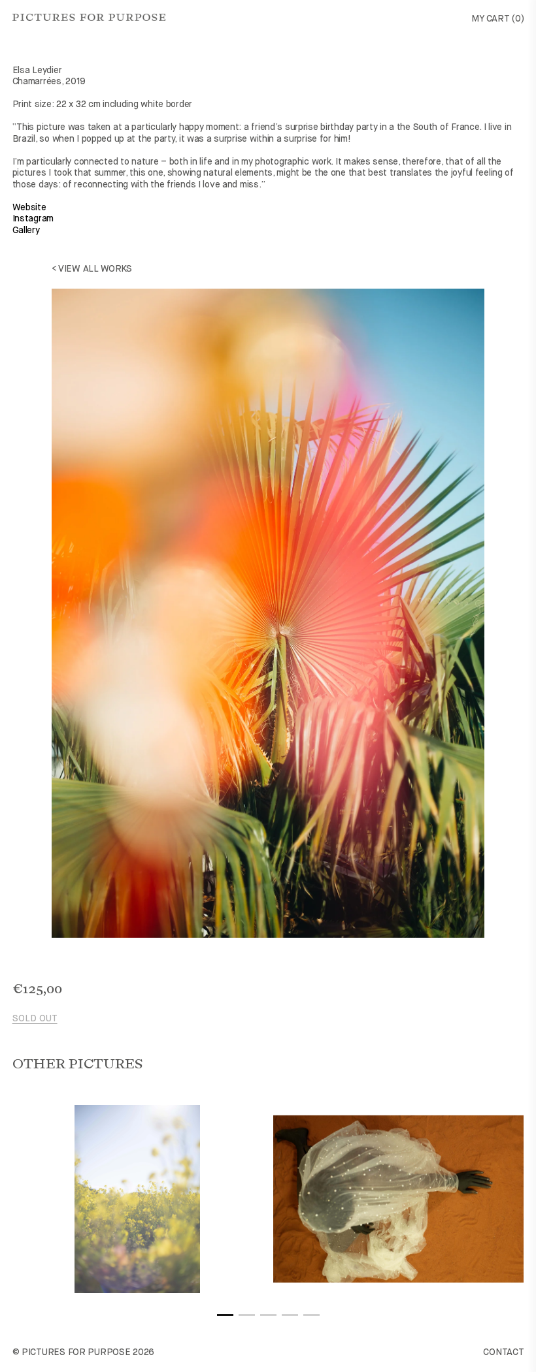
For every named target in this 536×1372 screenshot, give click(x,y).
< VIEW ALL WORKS (92, 269)
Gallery (26, 230)
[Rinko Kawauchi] (137, 1199)
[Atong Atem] (398, 1199)
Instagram (33, 218)
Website (29, 207)
